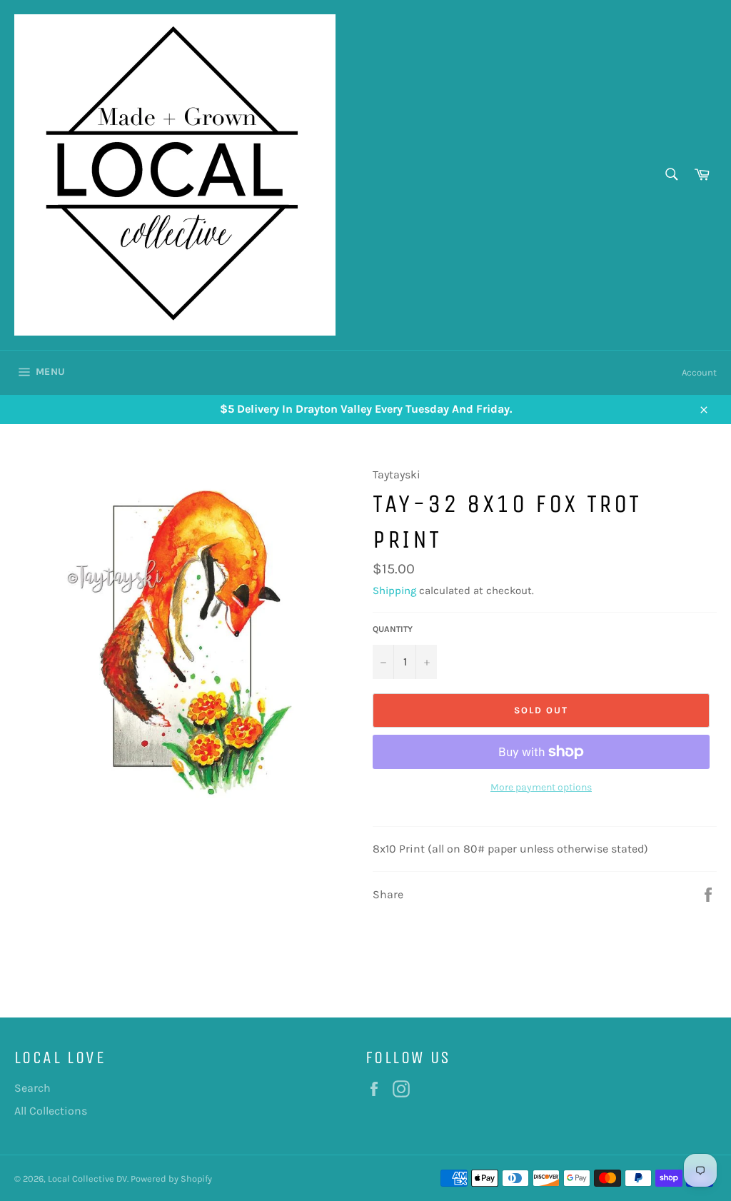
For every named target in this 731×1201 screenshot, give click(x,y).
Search (32, 1088)
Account (699, 372)
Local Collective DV (87, 1178)
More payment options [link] (541, 787)
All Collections (50, 1110)
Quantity (393, 629)
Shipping (394, 590)
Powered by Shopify (171, 1178)
